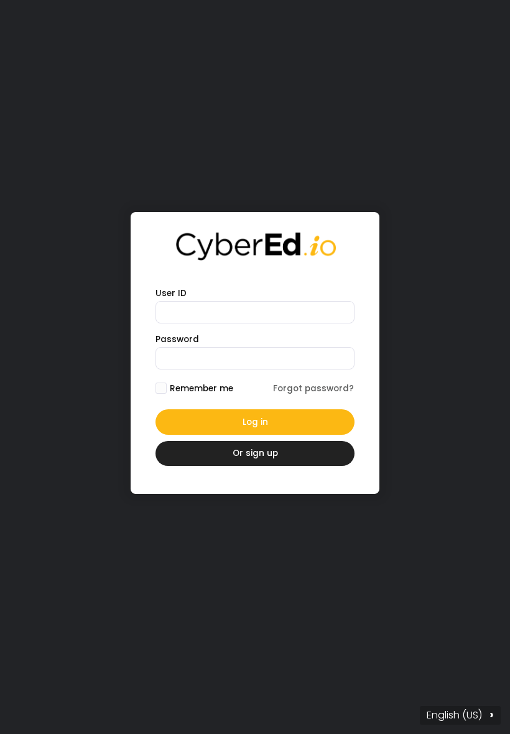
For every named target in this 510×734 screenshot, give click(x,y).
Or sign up (255, 453)
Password (177, 339)
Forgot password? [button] (313, 388)
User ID (171, 293)
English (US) (460, 714)
